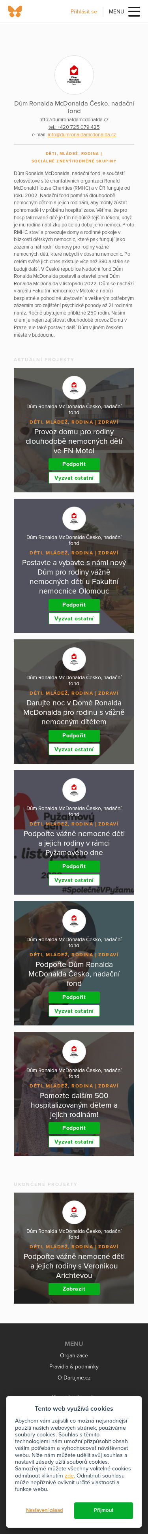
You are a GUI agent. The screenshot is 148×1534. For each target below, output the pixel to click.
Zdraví (108, 422)
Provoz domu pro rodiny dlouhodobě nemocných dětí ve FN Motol (74, 441)
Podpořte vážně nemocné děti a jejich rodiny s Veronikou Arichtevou (74, 1266)
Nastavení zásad (44, 1510)
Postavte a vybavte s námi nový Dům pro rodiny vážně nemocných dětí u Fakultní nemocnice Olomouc (74, 577)
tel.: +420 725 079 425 (74, 127)
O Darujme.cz (74, 1377)
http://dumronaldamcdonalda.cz (74, 120)
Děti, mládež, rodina (72, 153)
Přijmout (103, 1510)
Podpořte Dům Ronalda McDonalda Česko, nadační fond (74, 974)
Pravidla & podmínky (74, 1366)
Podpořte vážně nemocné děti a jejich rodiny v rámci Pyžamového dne (74, 843)
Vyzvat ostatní (74, 478)
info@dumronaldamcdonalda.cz (82, 135)
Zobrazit (74, 1288)
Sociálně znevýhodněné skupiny (74, 161)
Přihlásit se (84, 11)
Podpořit (74, 464)
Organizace (74, 1355)
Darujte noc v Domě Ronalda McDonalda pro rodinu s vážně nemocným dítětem (74, 712)
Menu (116, 11)
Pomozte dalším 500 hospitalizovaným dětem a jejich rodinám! (74, 1105)
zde (69, 1475)
